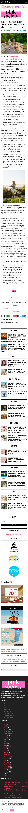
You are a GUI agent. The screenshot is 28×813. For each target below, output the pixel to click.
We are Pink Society (8, 717)
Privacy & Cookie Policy (9, 713)
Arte (5, 724)
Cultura (5, 739)
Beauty (5, 728)
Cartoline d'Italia (7, 732)
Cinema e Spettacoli (8, 733)
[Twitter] (12, 312)
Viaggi (5, 775)
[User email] (18, 312)
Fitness (5, 745)
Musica (5, 760)
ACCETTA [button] (12, 809)
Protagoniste (7, 766)
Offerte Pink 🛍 (7, 711)
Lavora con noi (7, 709)
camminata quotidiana (17, 56)
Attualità (6, 726)
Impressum (6, 708)
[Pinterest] (16, 312)
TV (4, 774)
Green (5, 749)
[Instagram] (14, 312)
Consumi (6, 735)
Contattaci (6, 706)
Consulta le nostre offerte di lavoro (14, 534)
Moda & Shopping (8, 756)
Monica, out (6, 758)
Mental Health (7, 754)
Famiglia (6, 743)
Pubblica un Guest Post (9, 715)
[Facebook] (10, 312)
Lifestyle (6, 753)
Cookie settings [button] (5, 809)
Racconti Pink (7, 768)
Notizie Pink (6, 762)
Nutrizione (6, 764)
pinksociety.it (5, 308)
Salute (5, 770)
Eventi (5, 741)
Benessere (6, 730)
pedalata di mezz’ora (14, 59)
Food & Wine (6, 747)
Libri (5, 751)
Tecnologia (6, 772)
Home (5, 704)
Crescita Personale (8, 737)
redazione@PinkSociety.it (19, 661)
